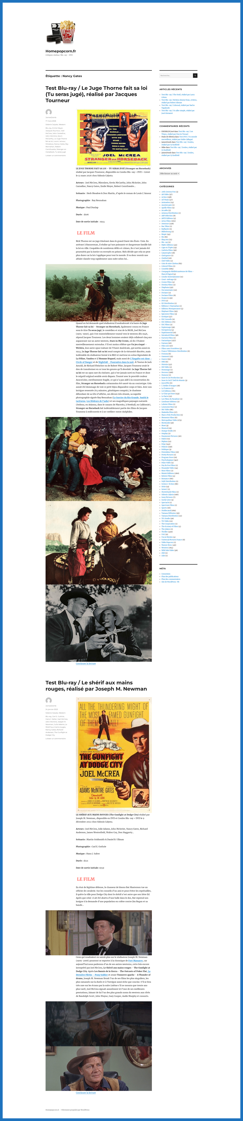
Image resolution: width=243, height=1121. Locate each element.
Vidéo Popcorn (167, 542)
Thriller (164, 532)
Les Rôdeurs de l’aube (98, 401)
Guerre (164, 359)
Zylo (163, 556)
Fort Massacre (135, 960)
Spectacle (165, 502)
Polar (163, 444)
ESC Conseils (166, 319)
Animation (165, 202)
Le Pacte (164, 396)
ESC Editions (166, 322)
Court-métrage (167, 279)
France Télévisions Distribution (174, 351)
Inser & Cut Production (170, 378)
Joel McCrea (62, 719)
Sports (164, 508)
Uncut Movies (167, 537)
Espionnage (166, 327)
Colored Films (167, 266)
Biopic (164, 234)
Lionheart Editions (169, 402)
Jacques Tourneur (53, 131)
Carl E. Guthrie (58, 716)
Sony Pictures (167, 497)
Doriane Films (167, 295)
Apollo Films (166, 208)
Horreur (164, 372)
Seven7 (164, 489)
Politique (165, 449)
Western (62, 124)
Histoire (164, 364)
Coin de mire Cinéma (169, 263)
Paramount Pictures (169, 436)
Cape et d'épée (167, 248)
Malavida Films (167, 412)
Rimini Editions (167, 473)
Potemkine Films (168, 452)
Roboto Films (166, 476)
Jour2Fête (165, 383)
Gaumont (165, 356)
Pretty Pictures (167, 455)
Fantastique (166, 340)
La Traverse (166, 388)
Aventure (165, 224)
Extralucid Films (168, 335)
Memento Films (167, 418)
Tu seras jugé (60, 152)
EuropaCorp (166, 330)
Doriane (164, 293)
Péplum (164, 441)
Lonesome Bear (167, 407)
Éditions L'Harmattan (170, 306)
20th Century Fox (168, 192)
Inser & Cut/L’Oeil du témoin (173, 380)
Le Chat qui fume (168, 394)
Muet (163, 425)
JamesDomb (51, 117)
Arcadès (164, 210)
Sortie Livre (166, 500)
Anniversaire (166, 205)
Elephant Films (167, 311)
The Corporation (168, 524)
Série (163, 487)
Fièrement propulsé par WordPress (75, 1110)
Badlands (165, 229)
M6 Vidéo (165, 410)
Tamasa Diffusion (168, 513)
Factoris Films (167, 338)
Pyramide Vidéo (167, 468)
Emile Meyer (57, 128)
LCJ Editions (166, 391)
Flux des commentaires (170, 579)
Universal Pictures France (171, 540)
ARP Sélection (167, 216)
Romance (165, 479)
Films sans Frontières (170, 348)
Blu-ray (49, 128)
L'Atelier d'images (168, 386)
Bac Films (165, 226)
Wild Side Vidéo (167, 550)
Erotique (164, 317)
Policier (164, 447)
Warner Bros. (166, 545)
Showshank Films (168, 492)
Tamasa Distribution (169, 516)
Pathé (163, 439)
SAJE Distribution (168, 481)
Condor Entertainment (170, 277)
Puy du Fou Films (168, 465)
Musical (164, 428)
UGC (163, 534)
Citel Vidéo (165, 261)
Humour (164, 375)
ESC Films (165, 325)
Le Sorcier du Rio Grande (126, 397)
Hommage (165, 370)
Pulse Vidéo (166, 463)
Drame (164, 298)
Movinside (165, 423)
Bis (162, 237)
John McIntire (51, 136)
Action (164, 197)
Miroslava (49, 144)
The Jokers (165, 529)
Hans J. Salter (51, 719)
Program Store (167, 457)
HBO (163, 362)
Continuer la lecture (86, 663)
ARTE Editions (167, 218)
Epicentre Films (167, 314)
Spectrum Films (167, 505)
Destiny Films (167, 285)
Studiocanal (166, 510)
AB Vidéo (165, 194)
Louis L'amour (59, 141)
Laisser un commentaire (56, 155)
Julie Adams (59, 724)
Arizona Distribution (169, 213)
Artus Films (166, 221)
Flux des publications (170, 576)
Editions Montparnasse (170, 309)
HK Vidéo (165, 367)
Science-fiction (167, 484)
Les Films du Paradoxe (170, 399)
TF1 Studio (165, 518)
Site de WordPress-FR (170, 582)
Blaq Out (164, 240)
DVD (163, 301)
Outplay (164, 433)
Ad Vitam (165, 200)
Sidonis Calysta (52, 124)
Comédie (164, 269)
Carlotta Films (167, 250)
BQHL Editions (167, 245)
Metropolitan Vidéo (169, 420)
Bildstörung (166, 232)
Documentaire (167, 290)
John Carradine (59, 133)
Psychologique (167, 460)
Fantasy (164, 343)
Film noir (165, 346)
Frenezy (164, 354)
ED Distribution (167, 303)
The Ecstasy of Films (169, 526)
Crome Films (166, 282)
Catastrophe (166, 253)
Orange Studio (167, 431)
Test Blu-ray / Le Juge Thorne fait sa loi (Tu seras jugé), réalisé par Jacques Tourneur (96, 94)
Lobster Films (167, 404)
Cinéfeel (164, 258)
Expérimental (166, 333)
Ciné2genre (166, 255)
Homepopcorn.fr (61, 51)
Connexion (165, 574)
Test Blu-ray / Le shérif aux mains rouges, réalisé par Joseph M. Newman (96, 685)
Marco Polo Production (170, 415)
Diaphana (165, 287)
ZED (163, 553)
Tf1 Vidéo (165, 521)
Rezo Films (165, 471)
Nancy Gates (59, 144)
